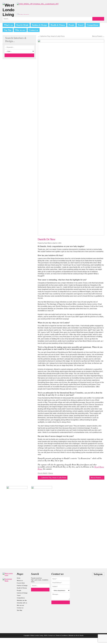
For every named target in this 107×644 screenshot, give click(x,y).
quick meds (37, 580)
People (71, 24)
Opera (50, 473)
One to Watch (42, 473)
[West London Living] (8, 10)
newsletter (45, 580)
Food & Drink (22, 24)
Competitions (92, 24)
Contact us (33, 30)
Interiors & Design (22, 593)
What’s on (8, 24)
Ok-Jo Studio (80, 635)
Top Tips (7, 30)
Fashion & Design (39, 24)
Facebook (98, 590)
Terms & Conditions (61, 635)
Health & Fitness (58, 24)
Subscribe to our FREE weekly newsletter (90, 499)
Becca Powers (98, 36)
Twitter (98, 579)
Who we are (20, 30)
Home (18, 578)
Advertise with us (22, 603)
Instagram (98, 574)
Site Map (19, 610)
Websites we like (22, 600)
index (32, 581)
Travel (80, 24)
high (32, 580)
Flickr (98, 584)
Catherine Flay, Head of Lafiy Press (51, 36)
